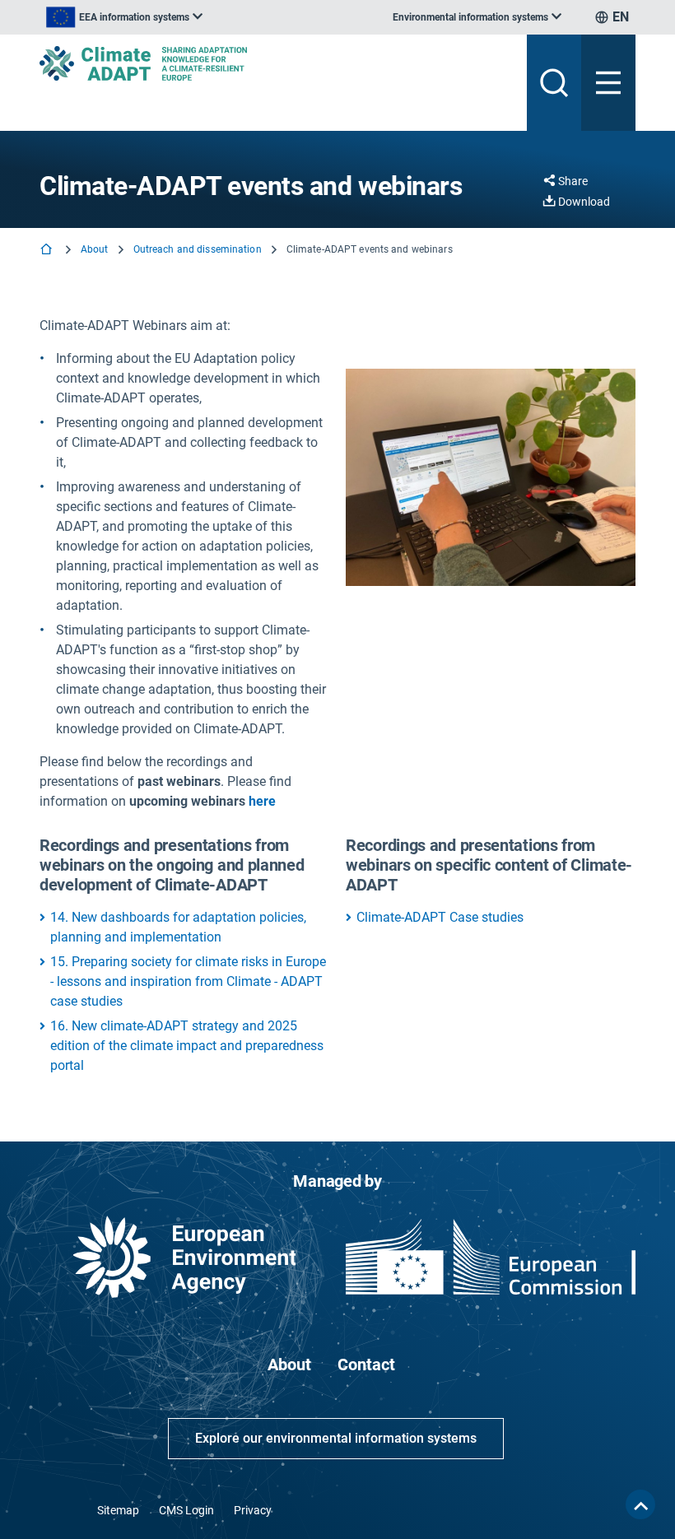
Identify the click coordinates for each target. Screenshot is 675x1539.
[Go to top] (640, 1504)
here (262, 801)
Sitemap (118, 1510)
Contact (366, 1364)
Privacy (253, 1510)
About (95, 249)
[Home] (48, 250)
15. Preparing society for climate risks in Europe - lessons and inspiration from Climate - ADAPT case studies (188, 981)
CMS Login (186, 1510)
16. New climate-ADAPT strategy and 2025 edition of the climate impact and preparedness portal (187, 1045)
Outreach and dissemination (197, 249)
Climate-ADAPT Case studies (440, 917)
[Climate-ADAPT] (277, 63)
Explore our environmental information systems (336, 1438)
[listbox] (124, 17)
